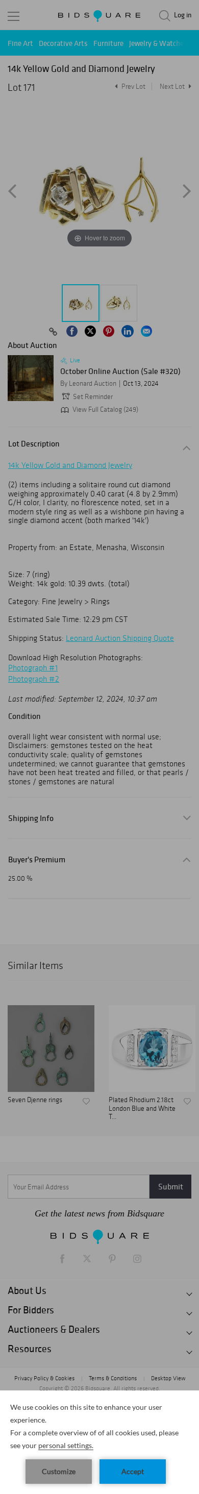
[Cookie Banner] (99, 1442)
